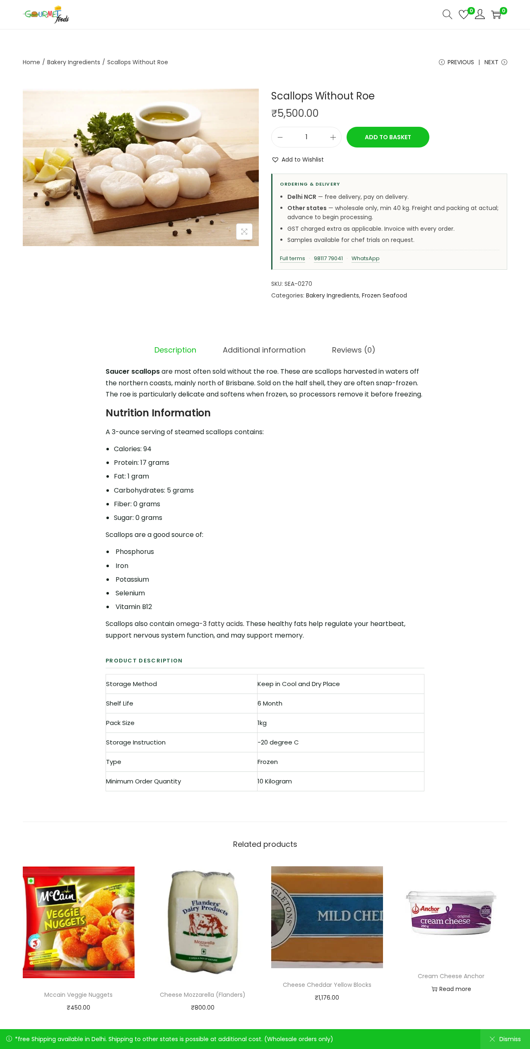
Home (31, 62)
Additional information (264, 350)
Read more (455, 989)
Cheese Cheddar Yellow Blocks (327, 985)
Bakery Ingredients (73, 62)
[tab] (175, 350)
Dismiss (510, 1039)
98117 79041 (328, 258)
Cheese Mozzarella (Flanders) (203, 995)
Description (175, 350)
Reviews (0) (354, 350)
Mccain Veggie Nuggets (78, 995)
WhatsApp (366, 258)
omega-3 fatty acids (209, 623)
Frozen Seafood (384, 295)
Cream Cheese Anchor (451, 976)
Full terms (292, 258)
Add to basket (388, 137)
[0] (464, 14)
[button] (297, 159)
